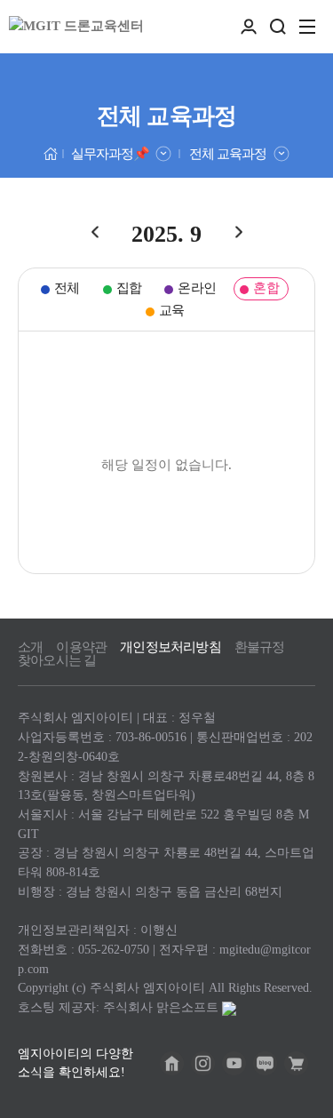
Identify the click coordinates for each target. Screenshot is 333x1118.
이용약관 (81, 647)
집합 (129, 288)
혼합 (266, 288)
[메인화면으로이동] (76, 26)
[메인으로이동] (51, 152)
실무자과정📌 (110, 154)
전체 (67, 288)
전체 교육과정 (227, 154)
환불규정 (259, 647)
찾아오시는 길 (57, 660)
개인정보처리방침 (170, 647)
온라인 (197, 288)
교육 (172, 310)
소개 (30, 647)
